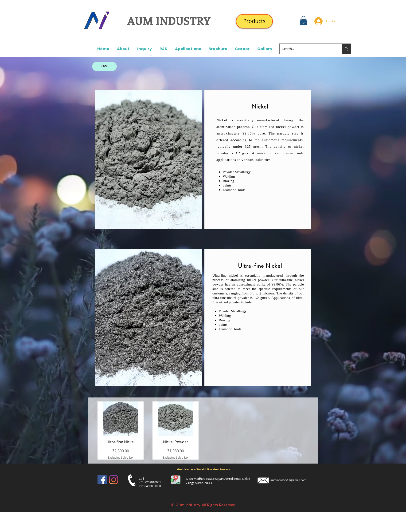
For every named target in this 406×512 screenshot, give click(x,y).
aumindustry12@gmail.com (288, 480)
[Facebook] (102, 479)
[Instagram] (113, 479)
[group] (203, 430)
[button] (303, 20)
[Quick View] (121, 418)
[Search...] (346, 49)
